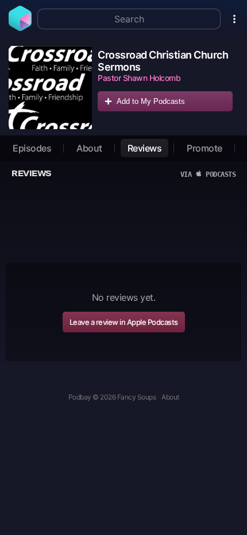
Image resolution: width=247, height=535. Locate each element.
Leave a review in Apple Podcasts (124, 322)
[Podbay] (20, 27)
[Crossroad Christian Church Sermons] (50, 87)
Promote (204, 148)
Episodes (32, 148)
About (89, 148)
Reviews (145, 148)
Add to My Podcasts (151, 101)
